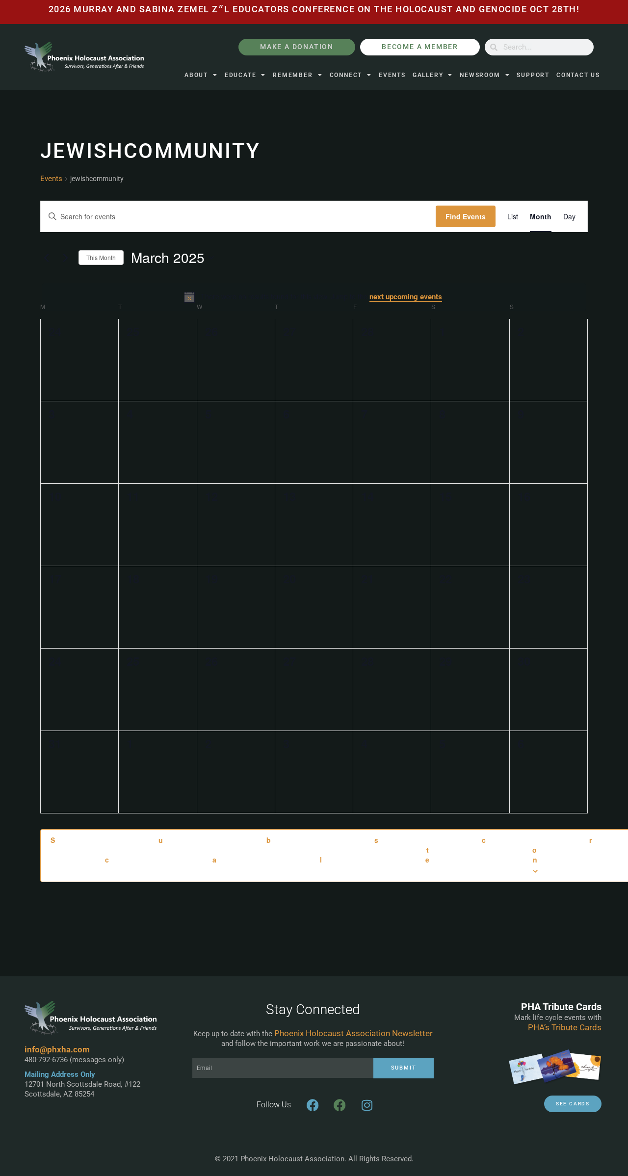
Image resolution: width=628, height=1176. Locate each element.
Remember (293, 75)
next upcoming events (405, 296)
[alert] (314, 297)
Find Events (465, 216)
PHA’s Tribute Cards (565, 1027)
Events (392, 75)
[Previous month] (46, 257)
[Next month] (65, 257)
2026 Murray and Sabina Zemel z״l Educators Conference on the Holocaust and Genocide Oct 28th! (314, 9)
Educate (241, 75)
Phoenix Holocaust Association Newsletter (353, 1033)
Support (533, 75)
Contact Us (578, 75)
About (196, 75)
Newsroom (480, 75)
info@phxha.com (57, 1049)
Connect (346, 75)
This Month (101, 257)
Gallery (428, 75)
